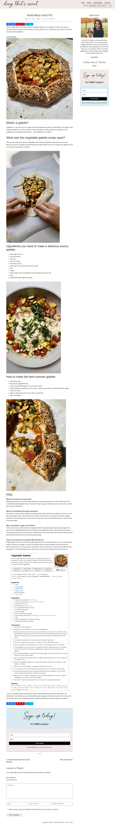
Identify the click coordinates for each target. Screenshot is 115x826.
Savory (39, 754)
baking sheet (19, 590)
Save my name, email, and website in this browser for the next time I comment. (33, 809)
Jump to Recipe (11, 37)
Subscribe (92, 5)
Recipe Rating (10, 777)
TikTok (94, 65)
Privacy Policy (69, 822)
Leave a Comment (48, 19)
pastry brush (19, 594)
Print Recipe (62, 570)
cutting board (19, 586)
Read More (94, 57)
